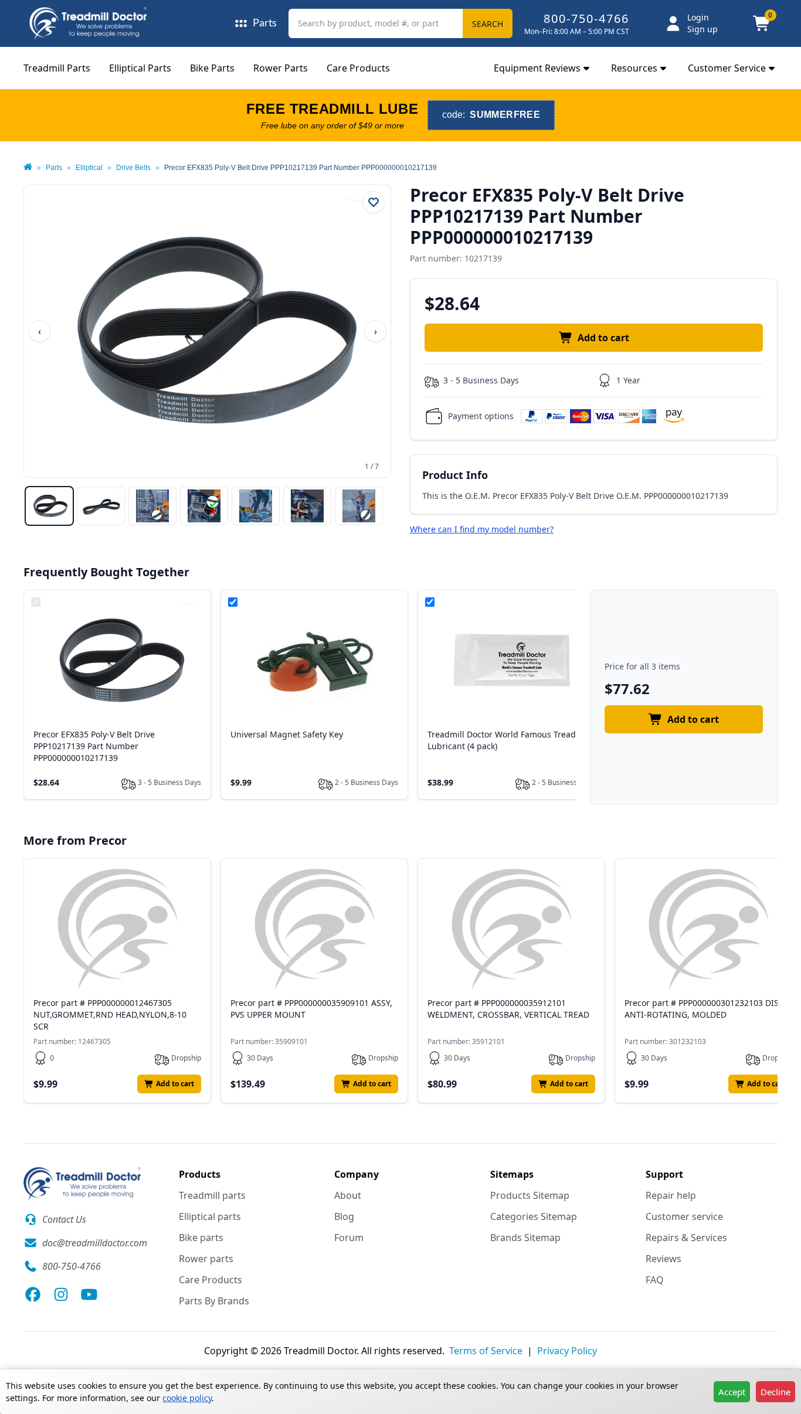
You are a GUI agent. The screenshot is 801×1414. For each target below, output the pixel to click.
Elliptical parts (210, 1216)
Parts (54, 168)
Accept (731, 1392)
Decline (775, 1392)
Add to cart (603, 337)
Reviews (663, 1258)
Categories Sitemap (533, 1216)
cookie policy (187, 1397)
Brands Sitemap (525, 1237)
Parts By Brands (214, 1300)
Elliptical (89, 168)
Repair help (671, 1195)
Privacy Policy (567, 1350)
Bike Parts (212, 68)
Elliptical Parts (140, 68)
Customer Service (727, 68)
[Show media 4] (204, 506)
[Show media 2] (100, 506)
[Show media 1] (49, 506)
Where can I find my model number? (482, 529)
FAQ (655, 1279)
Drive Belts (133, 168)
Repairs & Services (686, 1237)
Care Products (358, 68)
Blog (344, 1216)
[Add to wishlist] (373, 202)
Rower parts (206, 1258)
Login (698, 17)
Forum (349, 1237)
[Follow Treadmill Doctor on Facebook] (32, 1294)
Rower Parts (280, 68)
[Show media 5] (255, 506)
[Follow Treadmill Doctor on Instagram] (61, 1294)
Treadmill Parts (56, 68)
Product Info (455, 475)
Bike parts (201, 1237)
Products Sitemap (529, 1195)
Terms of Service (485, 1350)
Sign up (702, 29)
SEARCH (487, 23)
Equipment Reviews (537, 68)
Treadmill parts (212, 1195)
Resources (634, 68)
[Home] (27, 167)
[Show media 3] (152, 506)
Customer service (684, 1216)
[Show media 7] (358, 506)
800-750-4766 (586, 18)
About (347, 1195)
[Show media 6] (307, 506)
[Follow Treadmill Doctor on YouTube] (89, 1294)
